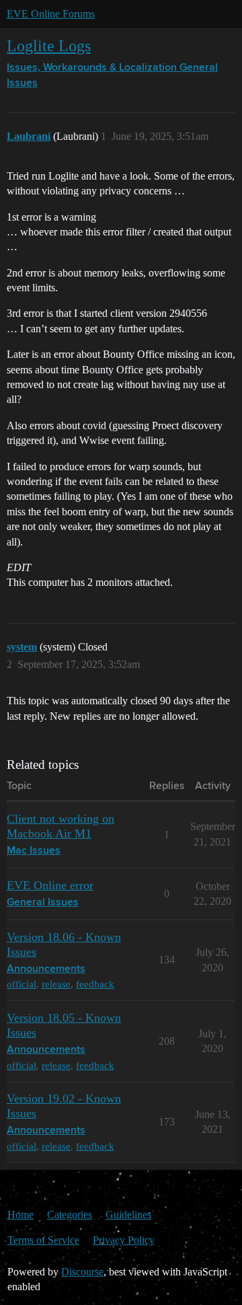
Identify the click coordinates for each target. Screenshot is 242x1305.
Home (20, 1214)
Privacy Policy (124, 1240)
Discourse (82, 1271)
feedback (95, 984)
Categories (69, 1214)
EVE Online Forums (51, 14)
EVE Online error (50, 885)
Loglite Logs (49, 45)
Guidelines (128, 1214)
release (56, 984)
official (21, 984)
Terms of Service (43, 1240)
